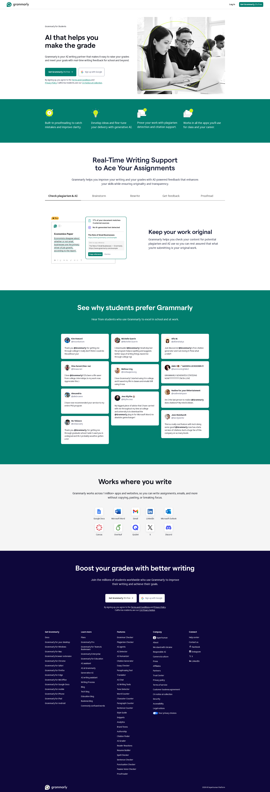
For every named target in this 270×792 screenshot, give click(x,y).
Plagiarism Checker (125, 642)
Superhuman (162, 638)
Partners (157, 671)
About (155, 642)
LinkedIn (196, 661)
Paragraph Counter (125, 703)
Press (155, 661)
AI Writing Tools (124, 684)
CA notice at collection (162, 694)
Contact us (193, 642)
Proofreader (122, 774)
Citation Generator (125, 661)
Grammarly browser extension (58, 656)
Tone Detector (123, 689)
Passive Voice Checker (126, 769)
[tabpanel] (135, 239)
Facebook (196, 647)
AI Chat (120, 680)
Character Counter (125, 698)
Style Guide (122, 713)
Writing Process (88, 682)
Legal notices (159, 708)
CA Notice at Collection (92, 83)
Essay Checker (123, 665)
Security (156, 699)
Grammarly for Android (55, 703)
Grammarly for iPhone (54, 694)
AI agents (121, 647)
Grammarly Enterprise (91, 654)
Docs (47, 637)
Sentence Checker (125, 760)
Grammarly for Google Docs (57, 684)
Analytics (121, 722)
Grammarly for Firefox (55, 670)
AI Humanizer (123, 656)
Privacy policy (159, 680)
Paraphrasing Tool (124, 670)
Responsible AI (159, 652)
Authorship (122, 731)
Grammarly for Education (92, 659)
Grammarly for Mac (53, 651)
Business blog (87, 701)
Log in (232, 4)
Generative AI (87, 673)
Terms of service (160, 685)
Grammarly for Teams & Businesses (91, 648)
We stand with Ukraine (162, 647)
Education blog (87, 696)
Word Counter (123, 694)
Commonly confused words (93, 706)
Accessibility (158, 704)
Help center (194, 637)
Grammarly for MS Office (56, 680)
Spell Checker (123, 755)
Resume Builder (124, 750)
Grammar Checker (125, 637)
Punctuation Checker (126, 764)
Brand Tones (122, 727)
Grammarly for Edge (54, 675)
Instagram (196, 652)
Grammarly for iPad (53, 698)
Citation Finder (123, 736)
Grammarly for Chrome (55, 661)
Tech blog (85, 691)
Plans (83, 637)
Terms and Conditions (81, 80)
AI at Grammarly (88, 668)
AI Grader (121, 741)
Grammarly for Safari (54, 665)
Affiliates (157, 666)
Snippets (120, 717)
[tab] (63, 197)
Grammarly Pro (87, 642)
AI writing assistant (89, 677)
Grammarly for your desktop (57, 642)
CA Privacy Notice (147, 610)
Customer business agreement (166, 689)
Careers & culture (160, 657)
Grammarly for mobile (54, 689)
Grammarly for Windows (55, 647)
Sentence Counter (125, 708)
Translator (121, 675)
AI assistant (86, 663)
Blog (83, 687)
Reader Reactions (124, 746)
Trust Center (158, 675)
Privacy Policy (51, 83)
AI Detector (122, 651)
